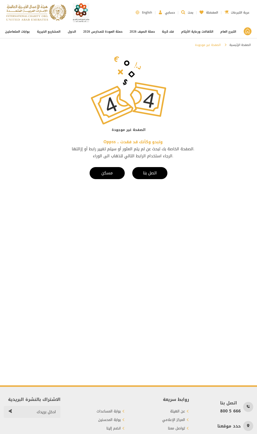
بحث (190, 12)
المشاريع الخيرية (48, 31)
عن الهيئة (177, 411)
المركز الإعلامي (173, 420)
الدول (72, 31)
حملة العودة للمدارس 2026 (102, 31)
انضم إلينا (113, 428)
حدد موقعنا (229, 426)
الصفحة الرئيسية (240, 45)
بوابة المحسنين (109, 420)
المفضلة (209, 11)
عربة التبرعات (236, 11)
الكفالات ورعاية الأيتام (197, 31)
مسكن (107, 173)
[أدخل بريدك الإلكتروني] (10, 412)
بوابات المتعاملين (18, 31)
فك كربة (168, 31)
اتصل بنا (150, 173)
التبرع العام (228, 31)
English (147, 12)
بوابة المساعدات (109, 411)
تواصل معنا (176, 428)
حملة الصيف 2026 (142, 31)
